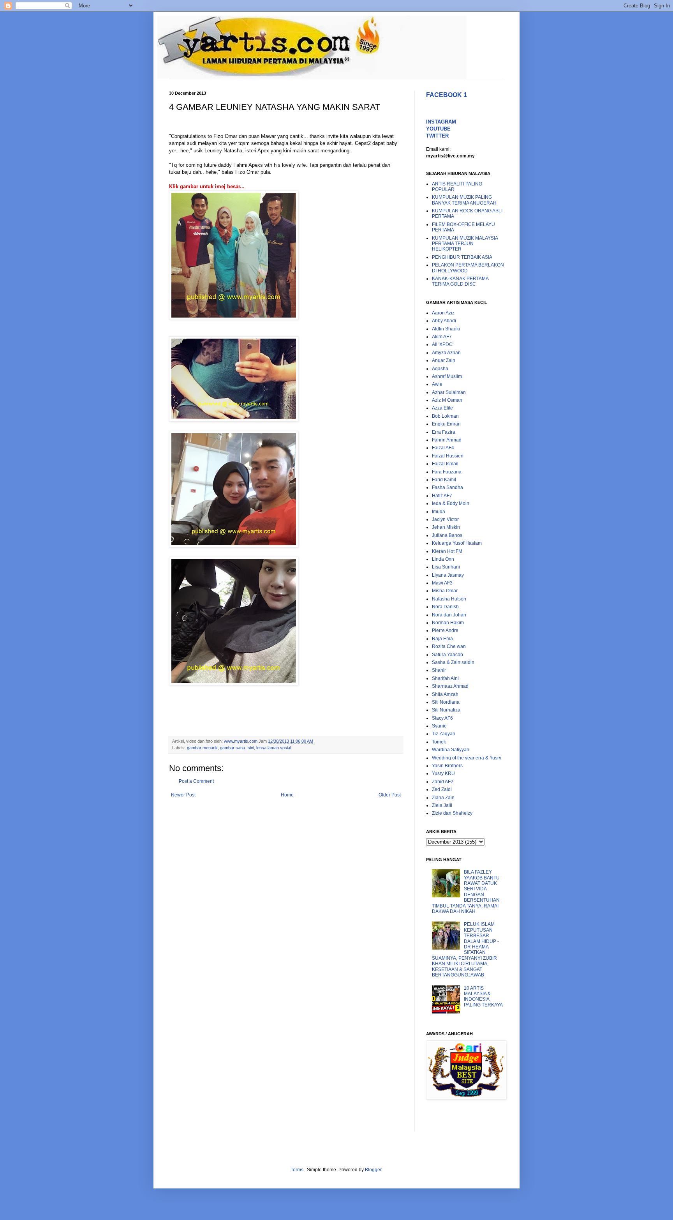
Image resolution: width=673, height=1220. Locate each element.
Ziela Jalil (442, 805)
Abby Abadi (444, 320)
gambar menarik (202, 747)
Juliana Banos (447, 535)
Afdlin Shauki (446, 329)
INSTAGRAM (441, 122)
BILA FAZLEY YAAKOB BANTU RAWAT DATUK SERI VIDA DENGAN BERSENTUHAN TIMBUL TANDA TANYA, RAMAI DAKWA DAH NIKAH (466, 891)
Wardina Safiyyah (450, 749)
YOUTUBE (438, 129)
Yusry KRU (443, 773)
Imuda (438, 511)
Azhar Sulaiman (449, 392)
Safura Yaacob (447, 654)
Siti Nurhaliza (446, 710)
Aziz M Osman (447, 400)
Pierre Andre (445, 630)
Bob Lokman (445, 416)
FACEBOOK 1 (446, 95)
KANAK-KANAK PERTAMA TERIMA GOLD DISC (460, 281)
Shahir (439, 670)
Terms (298, 1169)
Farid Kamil (444, 479)
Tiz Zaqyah (443, 733)
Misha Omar (445, 590)
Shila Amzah (445, 694)
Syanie (439, 726)
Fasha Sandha (447, 487)
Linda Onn (443, 559)
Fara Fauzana (447, 472)
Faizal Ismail (445, 463)
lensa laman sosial (273, 747)
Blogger (373, 1169)
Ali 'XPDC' (442, 344)
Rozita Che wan (449, 646)
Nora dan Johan (449, 615)
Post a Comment (196, 781)
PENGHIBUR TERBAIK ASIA (462, 257)
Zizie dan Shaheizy (452, 813)
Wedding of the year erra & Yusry (466, 758)
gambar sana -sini (237, 747)
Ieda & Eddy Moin (450, 503)
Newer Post (183, 795)
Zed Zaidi (442, 789)
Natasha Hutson (449, 599)
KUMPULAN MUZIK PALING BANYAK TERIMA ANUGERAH (464, 199)
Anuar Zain (443, 360)
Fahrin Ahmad (447, 440)
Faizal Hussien (447, 456)
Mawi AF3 (442, 583)
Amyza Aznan (446, 352)
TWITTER (437, 136)
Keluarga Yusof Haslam (457, 543)
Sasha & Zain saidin (453, 662)
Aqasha (440, 368)
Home (287, 795)
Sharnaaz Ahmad (450, 686)
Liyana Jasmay (448, 575)
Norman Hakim (448, 622)
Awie (437, 384)
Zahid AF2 (442, 781)
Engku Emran (446, 424)
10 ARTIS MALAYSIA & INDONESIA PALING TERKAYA (483, 996)
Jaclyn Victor (445, 519)
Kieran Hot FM (447, 551)
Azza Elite (442, 408)
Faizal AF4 (443, 447)
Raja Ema (442, 638)
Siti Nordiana (446, 702)
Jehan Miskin (446, 527)
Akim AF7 (442, 336)
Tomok (439, 742)
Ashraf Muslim (447, 376)
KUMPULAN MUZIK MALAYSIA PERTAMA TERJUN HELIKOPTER (465, 243)
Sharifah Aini (445, 678)
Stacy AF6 (442, 718)
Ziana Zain (443, 797)
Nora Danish (445, 606)
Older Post (390, 795)
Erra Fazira (443, 432)
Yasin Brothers (447, 765)
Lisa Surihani (446, 567)
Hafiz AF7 (442, 495)
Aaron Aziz (443, 313)
